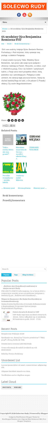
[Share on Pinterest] (19, 120)
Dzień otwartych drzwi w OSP (26, 312)
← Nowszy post (8, 188)
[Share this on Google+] (15, 120)
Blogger (44, 413)
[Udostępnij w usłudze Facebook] (11, 125)
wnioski (17, 387)
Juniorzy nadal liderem (20, 178)
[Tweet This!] (12, 120)
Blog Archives (28, 275)
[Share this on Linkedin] (22, 120)
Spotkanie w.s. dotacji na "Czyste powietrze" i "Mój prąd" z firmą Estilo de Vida (23, 339)
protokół (7, 387)
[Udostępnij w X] (9, 125)
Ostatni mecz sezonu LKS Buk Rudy (16, 344)
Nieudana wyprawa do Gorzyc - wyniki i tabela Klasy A (21, 153)
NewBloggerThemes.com (11, 419)
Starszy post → (40, 188)
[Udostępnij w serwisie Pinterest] (14, 125)
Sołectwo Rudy (22, 413)
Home (4, 29)
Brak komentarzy (22, 44)
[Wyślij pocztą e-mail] (4, 125)
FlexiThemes (20, 417)
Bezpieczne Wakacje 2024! (12, 334)
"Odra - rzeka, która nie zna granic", (8, 150)
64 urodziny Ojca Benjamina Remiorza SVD (21, 38)
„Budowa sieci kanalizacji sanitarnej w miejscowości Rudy (20, 287)
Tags (16, 275)
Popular (6, 275)
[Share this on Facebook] (8, 120)
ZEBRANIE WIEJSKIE (34, 148)
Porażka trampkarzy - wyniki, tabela (8, 179)
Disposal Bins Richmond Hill (31, 419)
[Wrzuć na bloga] (6, 125)
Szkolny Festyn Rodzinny (12, 354)
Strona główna (24, 188)
